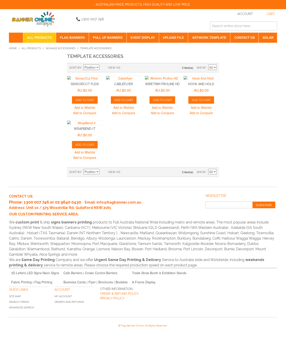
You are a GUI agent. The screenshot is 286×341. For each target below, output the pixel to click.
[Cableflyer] (123, 78)
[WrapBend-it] (85, 123)
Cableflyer (123, 84)
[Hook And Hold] (201, 78)
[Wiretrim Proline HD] (162, 78)
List (133, 67)
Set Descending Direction (103, 67)
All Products (39, 37)
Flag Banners (72, 37)
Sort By (75, 67)
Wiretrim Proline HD (162, 84)
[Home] (16, 38)
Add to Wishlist (84, 107)
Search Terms (19, 301)
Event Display (142, 37)
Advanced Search (21, 307)
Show (201, 67)
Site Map (15, 296)
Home (13, 48)
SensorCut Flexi (85, 84)
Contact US (244, 37)
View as (114, 67)
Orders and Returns (69, 301)
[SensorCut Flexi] (85, 78)
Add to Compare (84, 113)
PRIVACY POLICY (112, 298)
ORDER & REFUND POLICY (119, 293)
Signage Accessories (60, 48)
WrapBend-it (85, 129)
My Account (63, 296)
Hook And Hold (201, 84)
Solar (268, 37)
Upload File (173, 37)
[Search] (272, 25)
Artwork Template (209, 37)
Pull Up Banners (107, 37)
